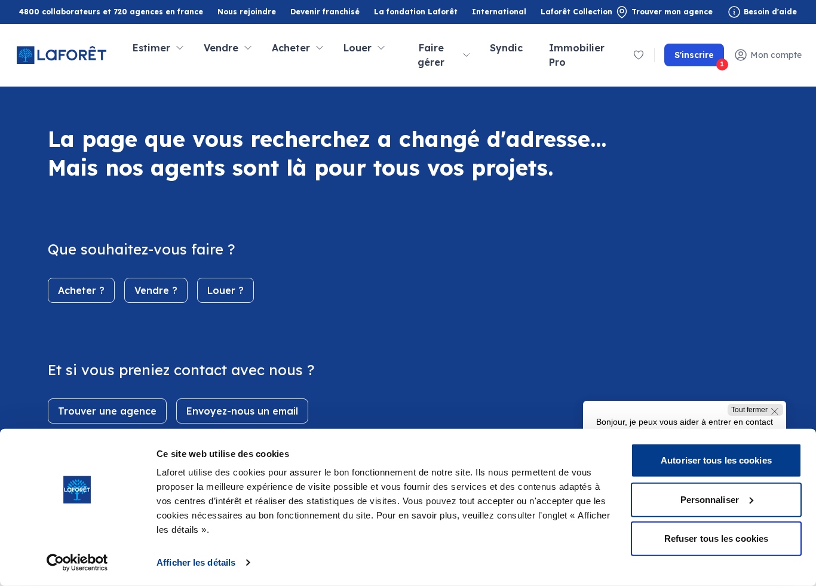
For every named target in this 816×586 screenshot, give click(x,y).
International (499, 11)
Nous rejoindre (246, 11)
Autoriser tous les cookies (716, 460)
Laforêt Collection (576, 12)
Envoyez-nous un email (242, 411)
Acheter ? (81, 290)
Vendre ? (155, 290)
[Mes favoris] (639, 55)
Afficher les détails (196, 562)
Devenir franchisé (325, 12)
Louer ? (225, 290)
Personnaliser (709, 499)
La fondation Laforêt (416, 12)
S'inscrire (699, 58)
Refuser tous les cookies (716, 538)
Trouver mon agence (672, 11)
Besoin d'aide (770, 11)
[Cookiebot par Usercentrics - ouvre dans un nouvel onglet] (77, 563)
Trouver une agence (107, 411)
